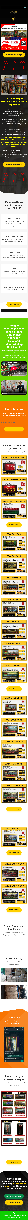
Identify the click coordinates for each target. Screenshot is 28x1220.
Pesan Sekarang (14, 304)
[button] (2, 1044)
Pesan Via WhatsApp (14, 1196)
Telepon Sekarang (14, 1202)
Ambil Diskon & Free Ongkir (14, 55)
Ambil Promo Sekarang (14, 429)
